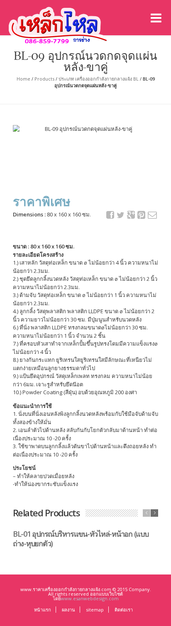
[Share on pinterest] (141, 215)
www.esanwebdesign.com (90, 598)
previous (146, 513)
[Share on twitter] (121, 215)
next (154, 513)
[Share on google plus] (131, 215)
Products (44, 79)
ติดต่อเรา (124, 609)
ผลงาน (68, 609)
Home (23, 79)
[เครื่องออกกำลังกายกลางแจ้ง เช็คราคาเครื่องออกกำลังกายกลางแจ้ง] (59, 23)
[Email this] (152, 215)
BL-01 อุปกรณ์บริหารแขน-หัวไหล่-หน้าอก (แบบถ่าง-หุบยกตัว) (81, 538)
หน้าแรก (42, 609)
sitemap (95, 609)
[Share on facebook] (110, 215)
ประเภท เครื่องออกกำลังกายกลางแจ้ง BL (99, 79)
